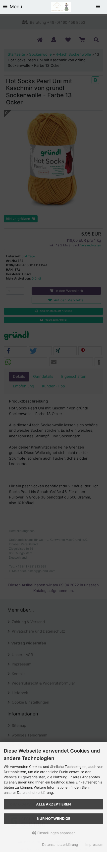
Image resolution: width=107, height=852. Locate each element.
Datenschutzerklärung (60, 844)
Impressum (94, 844)
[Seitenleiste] (98, 7)
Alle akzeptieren (53, 804)
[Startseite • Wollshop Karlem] (61, 6)
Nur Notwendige (53, 818)
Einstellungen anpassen (55, 833)
